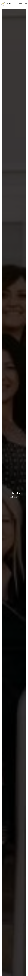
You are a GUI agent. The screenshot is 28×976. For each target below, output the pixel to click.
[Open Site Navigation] (26, 4)
